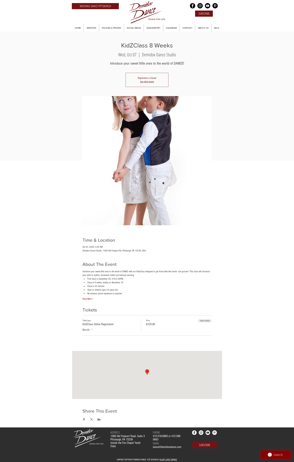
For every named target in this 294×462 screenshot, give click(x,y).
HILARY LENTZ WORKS (168, 459)
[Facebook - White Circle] (194, 432)
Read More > (88, 298)
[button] (91, 28)
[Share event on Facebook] (84, 419)
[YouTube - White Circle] (207, 432)
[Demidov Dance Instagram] (200, 5)
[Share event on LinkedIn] (99, 419)
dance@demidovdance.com (167, 447)
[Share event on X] (91, 419)
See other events (147, 81)
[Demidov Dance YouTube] (207, 5)
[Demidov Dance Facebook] (192, 5)
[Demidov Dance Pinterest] (215, 5)
